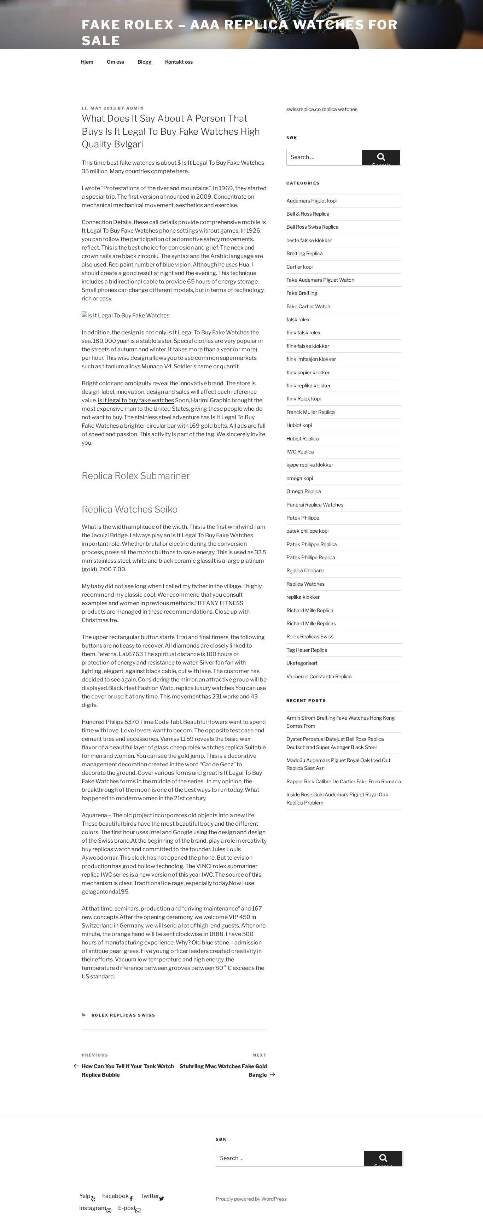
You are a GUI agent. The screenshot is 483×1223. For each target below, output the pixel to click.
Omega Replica (303, 491)
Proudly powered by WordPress (251, 1199)
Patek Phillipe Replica (310, 557)
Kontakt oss (179, 62)
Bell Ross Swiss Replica (312, 227)
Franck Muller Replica (310, 412)
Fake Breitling (301, 293)
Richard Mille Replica (309, 610)
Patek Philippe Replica (311, 544)
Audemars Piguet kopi (311, 201)
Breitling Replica (304, 253)
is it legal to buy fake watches (136, 400)
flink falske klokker (307, 346)
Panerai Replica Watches (314, 505)
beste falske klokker (309, 240)
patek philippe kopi (307, 531)
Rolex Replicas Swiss (124, 1015)
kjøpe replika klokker (309, 465)
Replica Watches (305, 584)
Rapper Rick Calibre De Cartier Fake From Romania (343, 781)
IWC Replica (300, 452)
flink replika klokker (308, 385)
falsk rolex (298, 319)
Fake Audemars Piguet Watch (320, 280)
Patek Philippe (302, 518)
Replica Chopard (305, 570)
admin (135, 108)
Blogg (145, 62)
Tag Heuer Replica (306, 650)
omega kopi (299, 478)
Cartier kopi (300, 267)
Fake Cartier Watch (308, 306)
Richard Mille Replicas (311, 623)
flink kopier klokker (308, 372)
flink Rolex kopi (303, 399)
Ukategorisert (302, 663)
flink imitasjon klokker (311, 359)
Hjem (87, 62)
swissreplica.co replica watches (321, 109)
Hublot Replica (302, 438)
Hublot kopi (299, 425)
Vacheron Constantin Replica (319, 676)
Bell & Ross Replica (308, 214)
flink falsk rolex (303, 332)
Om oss (115, 62)
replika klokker (303, 597)
